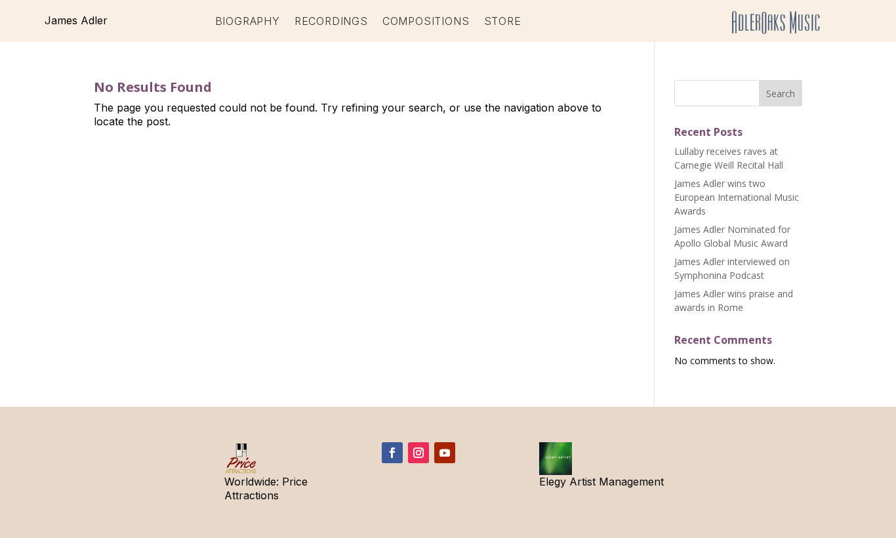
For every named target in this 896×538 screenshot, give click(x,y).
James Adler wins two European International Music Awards (736, 197)
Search (780, 93)
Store (502, 22)
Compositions (426, 22)
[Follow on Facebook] (392, 452)
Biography (247, 22)
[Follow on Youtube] (444, 452)
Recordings (331, 22)
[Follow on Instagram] (418, 452)
